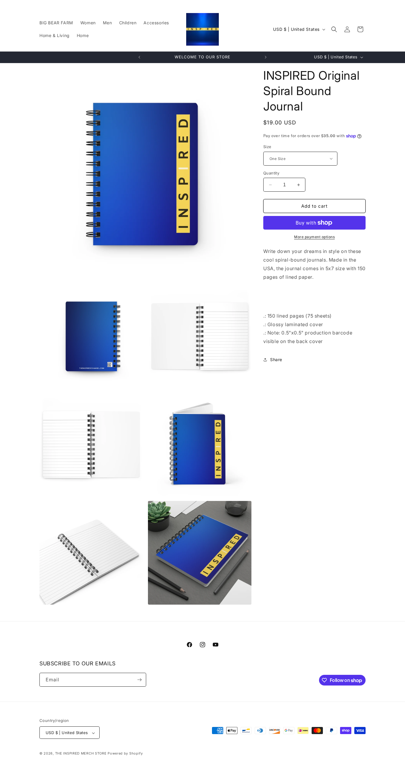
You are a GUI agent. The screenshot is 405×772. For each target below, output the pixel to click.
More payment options (314, 237)
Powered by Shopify (125, 754)
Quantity (271, 173)
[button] (334, 29)
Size (267, 146)
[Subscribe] (139, 680)
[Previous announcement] (139, 57)
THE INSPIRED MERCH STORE (81, 754)
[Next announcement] (265, 57)
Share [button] (276, 359)
